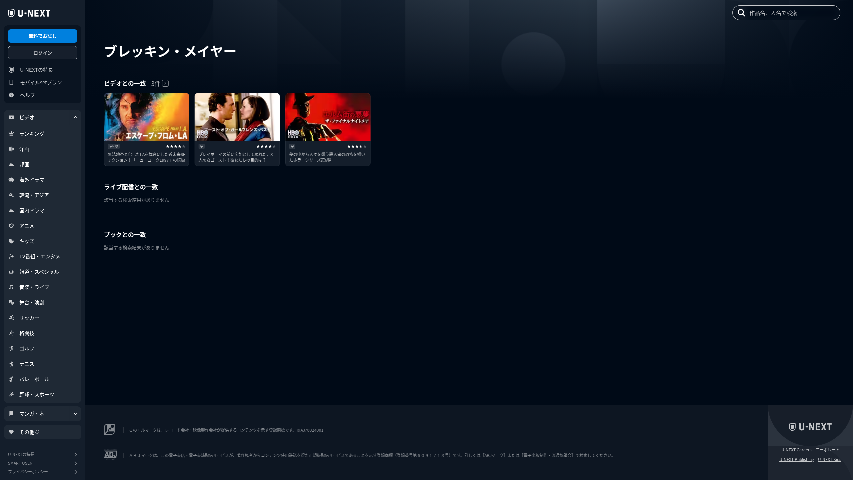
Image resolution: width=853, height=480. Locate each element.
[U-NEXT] (29, 13)
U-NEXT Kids (829, 459)
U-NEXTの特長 (36, 69)
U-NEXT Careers (796, 449)
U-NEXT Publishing (796, 459)
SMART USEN (20, 463)
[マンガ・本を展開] (75, 413)
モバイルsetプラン (41, 82)
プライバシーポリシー (28, 471)
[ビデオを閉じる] (75, 117)
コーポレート (828, 449)
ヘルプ (27, 94)
